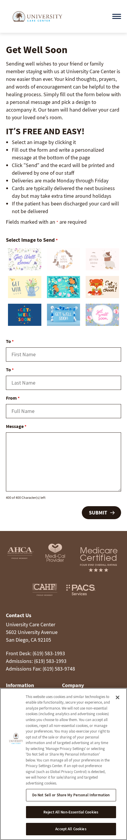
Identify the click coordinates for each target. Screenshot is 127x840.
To (10, 341)
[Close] (117, 697)
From (12, 398)
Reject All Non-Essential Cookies (70, 812)
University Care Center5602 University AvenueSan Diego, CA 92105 (32, 632)
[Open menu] (116, 16)
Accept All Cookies (70, 828)
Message (16, 426)
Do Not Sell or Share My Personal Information (71, 794)
